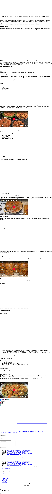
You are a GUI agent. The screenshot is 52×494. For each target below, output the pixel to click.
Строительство (4, 480)
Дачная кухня (4, 477)
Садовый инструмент (5, 479)
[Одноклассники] (1, 399)
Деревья (3, 473)
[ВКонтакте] (0, 399)
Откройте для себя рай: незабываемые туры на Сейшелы (9, 432)
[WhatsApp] (7, 399)
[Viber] (6, 399)
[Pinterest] (3, 399)
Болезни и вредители (5, 476)
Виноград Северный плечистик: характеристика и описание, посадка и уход (20, 453)
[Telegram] (8, 399)
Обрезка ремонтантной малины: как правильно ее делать (16, 458)
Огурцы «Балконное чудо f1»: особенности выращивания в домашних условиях (19, 450)
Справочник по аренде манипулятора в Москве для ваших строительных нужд (30, 431)
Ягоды (3, 474)
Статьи (3, 3)
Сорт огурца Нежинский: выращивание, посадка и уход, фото (17, 456)
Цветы (3, 475)
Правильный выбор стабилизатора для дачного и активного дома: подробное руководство (32, 423)
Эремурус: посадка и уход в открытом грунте (14, 454)
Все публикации (4, 4)
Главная (3, 1)
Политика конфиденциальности (5, 468)
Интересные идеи (4, 482)
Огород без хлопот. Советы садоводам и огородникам (11, 466)
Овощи (3, 472)
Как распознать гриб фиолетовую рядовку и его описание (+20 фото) (18, 451)
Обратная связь (4, 2)
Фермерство (4, 481)
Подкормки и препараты (6, 478)
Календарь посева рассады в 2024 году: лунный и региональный (17, 457)
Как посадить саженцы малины (12, 455)
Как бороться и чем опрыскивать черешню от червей (16, 452)
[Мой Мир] (2, 399)
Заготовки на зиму (6, 18)
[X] (5, 399)
